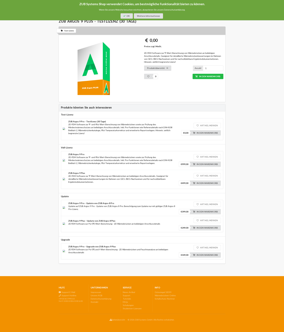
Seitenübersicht (118, 320)
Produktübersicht (156, 68)
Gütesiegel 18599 (163, 292)
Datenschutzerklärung (101, 298)
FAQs (125, 302)
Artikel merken (209, 125)
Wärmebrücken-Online (165, 295)
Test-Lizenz (69, 31)
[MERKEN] (148, 76)
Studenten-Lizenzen (132, 308)
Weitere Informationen (148, 16)
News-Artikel (129, 292)
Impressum (96, 292)
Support (126, 295)
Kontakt (94, 302)
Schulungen (128, 305)
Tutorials (127, 298)
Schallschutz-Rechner (165, 298)
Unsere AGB (96, 295)
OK (128, 16)
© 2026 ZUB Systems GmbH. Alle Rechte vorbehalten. (151, 320)
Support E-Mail (68, 292)
